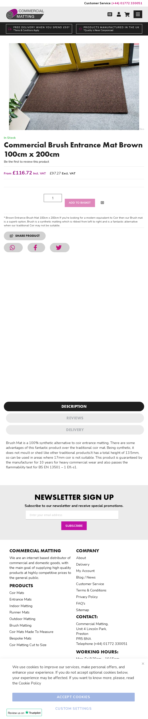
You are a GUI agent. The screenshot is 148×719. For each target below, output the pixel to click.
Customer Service (90, 584)
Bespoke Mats (20, 638)
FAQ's (80, 603)
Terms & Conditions (91, 590)
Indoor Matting (21, 606)
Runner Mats (19, 612)
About (81, 558)
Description (74, 406)
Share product (27, 236)
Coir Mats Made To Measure (31, 631)
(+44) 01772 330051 (113, 3)
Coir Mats (16, 592)
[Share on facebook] (36, 247)
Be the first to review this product (26, 162)
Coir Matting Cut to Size (27, 645)
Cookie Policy (30, 683)
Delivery (75, 429)
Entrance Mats (20, 599)
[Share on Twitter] (60, 247)
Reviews (74, 417)
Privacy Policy (87, 597)
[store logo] (25, 14)
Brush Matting (20, 625)
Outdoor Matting (22, 619)
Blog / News (86, 577)
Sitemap (82, 610)
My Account (85, 570)
